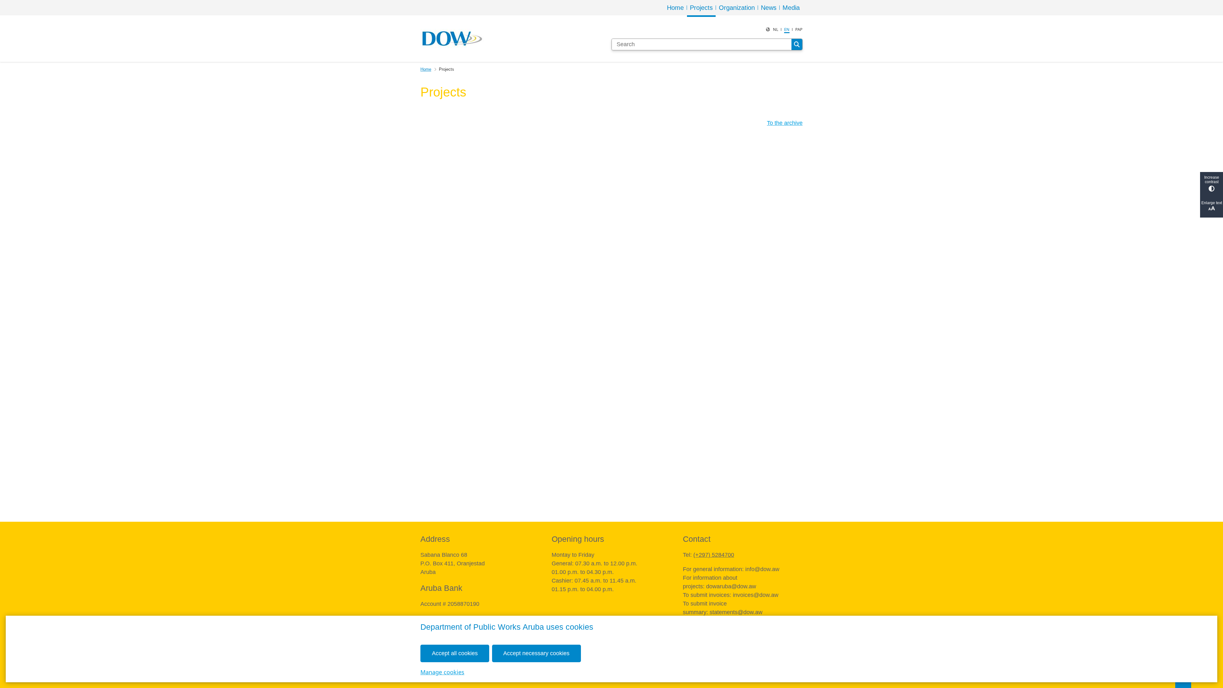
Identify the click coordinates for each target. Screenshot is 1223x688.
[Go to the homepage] (452, 38)
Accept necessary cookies (536, 653)
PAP (799, 29)
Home (425, 69)
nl (775, 29)
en (787, 29)
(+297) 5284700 (713, 555)
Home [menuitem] (675, 7)
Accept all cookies (455, 653)
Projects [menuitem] (701, 7)
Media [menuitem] (791, 7)
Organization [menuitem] (737, 7)
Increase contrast (1211, 179)
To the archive (785, 123)
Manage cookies (442, 672)
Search (796, 44)
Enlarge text (1211, 203)
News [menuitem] (768, 7)
